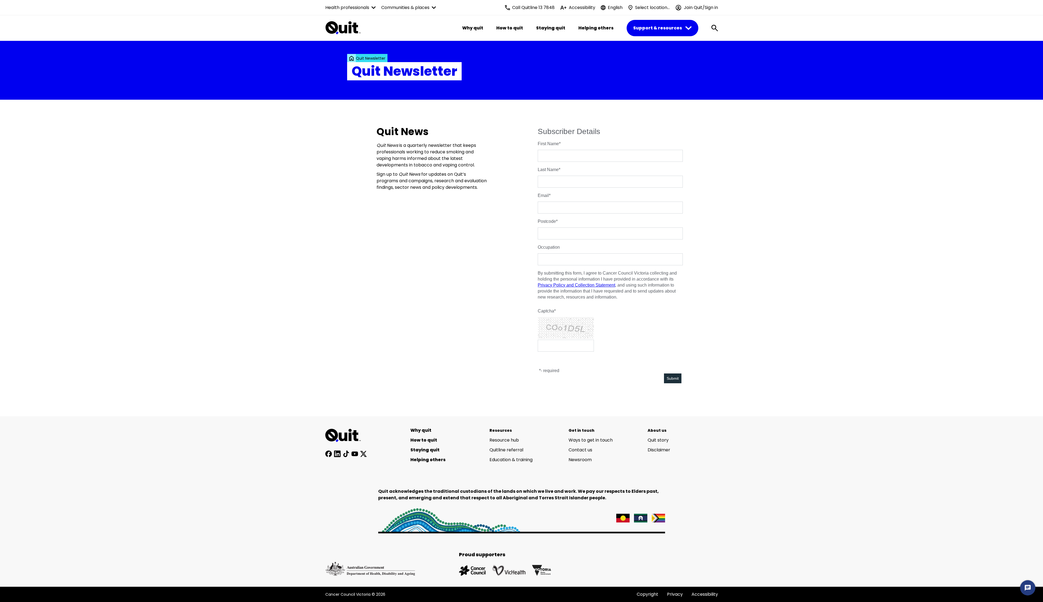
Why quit (472, 28)
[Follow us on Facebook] (328, 454)
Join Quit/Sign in (701, 7)
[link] (351, 58)
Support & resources (657, 28)
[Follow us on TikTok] (346, 454)
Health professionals (347, 7)
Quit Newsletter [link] (370, 58)
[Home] (346, 435)
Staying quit (550, 28)
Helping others (596, 28)
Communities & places (405, 7)
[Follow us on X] (363, 454)
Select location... (652, 7)
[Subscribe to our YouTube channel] (354, 454)
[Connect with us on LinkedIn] (337, 454)
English (615, 7)
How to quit (509, 28)
